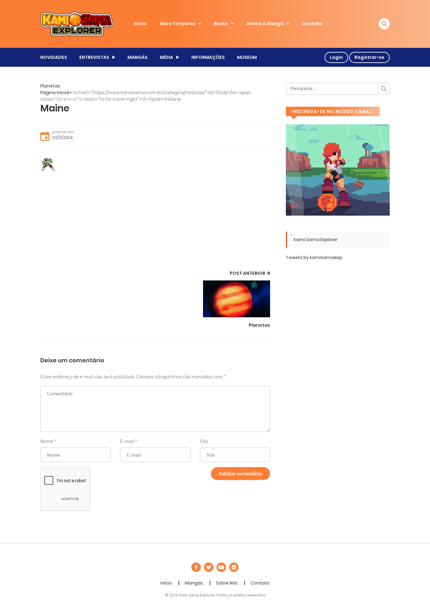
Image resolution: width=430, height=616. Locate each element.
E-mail (127, 441)
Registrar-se (369, 57)
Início (140, 23)
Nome (46, 441)
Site (204, 441)
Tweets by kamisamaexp (314, 257)
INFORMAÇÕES (208, 57)
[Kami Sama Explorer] (76, 23)
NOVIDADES (53, 57)
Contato (312, 23)
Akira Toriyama (177, 23)
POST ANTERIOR (247, 273)
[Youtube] (221, 567)
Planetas (50, 86)
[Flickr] (234, 567)
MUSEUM (247, 57)
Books (221, 23)
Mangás (194, 583)
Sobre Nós (227, 583)
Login (336, 57)
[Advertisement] (155, 222)
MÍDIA (166, 57)
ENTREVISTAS (94, 57)
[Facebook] (196, 567)
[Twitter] (208, 567)
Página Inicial (54, 92)
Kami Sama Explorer (315, 239)
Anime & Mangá (264, 23)
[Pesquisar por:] (338, 89)
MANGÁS (137, 57)
